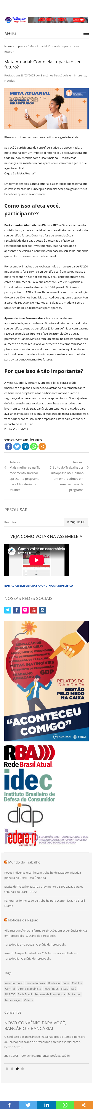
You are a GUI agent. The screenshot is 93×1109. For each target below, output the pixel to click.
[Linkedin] (25, 446)
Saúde (66, 1056)
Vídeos (28, 1000)
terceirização (13, 1000)
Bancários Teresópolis (55, 75)
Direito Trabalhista (29, 989)
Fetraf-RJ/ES (51, 989)
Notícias (9, 80)
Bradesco (54, 983)
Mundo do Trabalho (24, 862)
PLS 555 (10, 994)
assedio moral (14, 983)
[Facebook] (8, 446)
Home (8, 46)
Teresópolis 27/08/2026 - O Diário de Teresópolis (35, 944)
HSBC (64, 989)
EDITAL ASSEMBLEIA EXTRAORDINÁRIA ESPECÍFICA (38, 585)
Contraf (10, 989)
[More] (42, 446)
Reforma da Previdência (49, 994)
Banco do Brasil (35, 983)
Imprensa (21, 46)
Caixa (66, 983)
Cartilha (77, 983)
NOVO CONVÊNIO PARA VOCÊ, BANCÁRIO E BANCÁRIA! (35, 1025)
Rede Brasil (25, 994)
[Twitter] (17, 446)
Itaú (73, 989)
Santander (74, 994)
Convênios (28, 1056)
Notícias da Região (23, 920)
